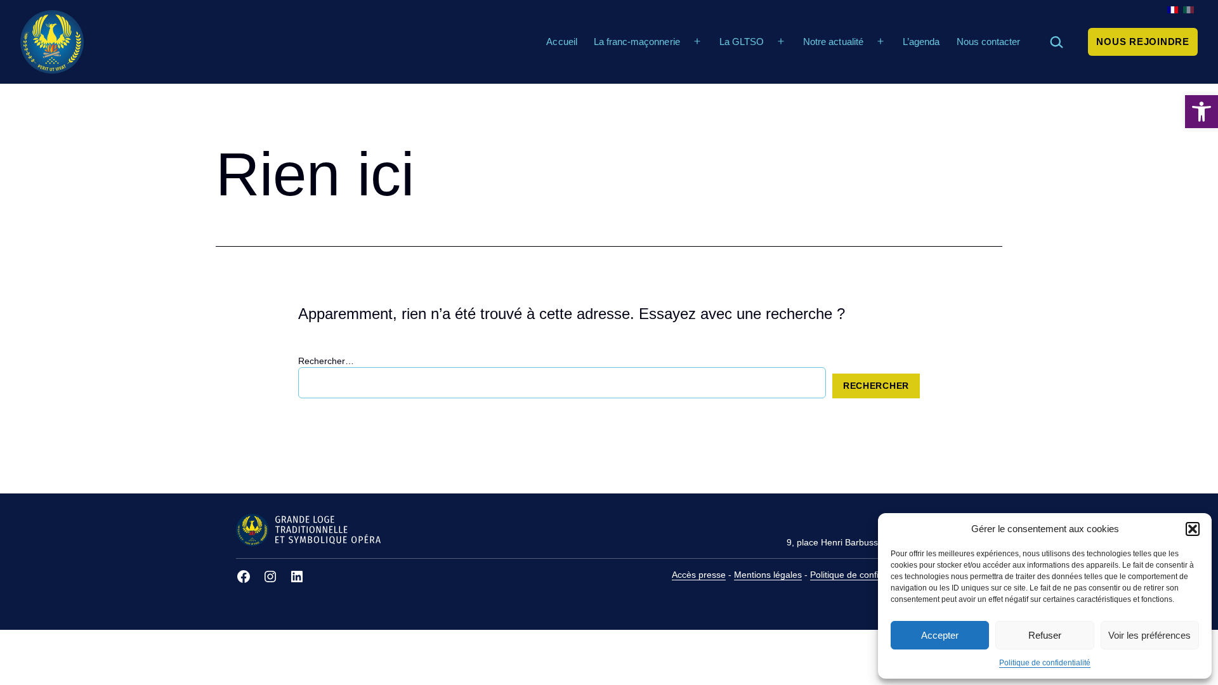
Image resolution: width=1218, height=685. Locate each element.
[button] (1192, 529)
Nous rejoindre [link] (1142, 41)
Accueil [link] (561, 41)
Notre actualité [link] (833, 41)
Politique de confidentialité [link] (1044, 662)
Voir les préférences (1149, 635)
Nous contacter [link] (988, 41)
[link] (1201, 111)
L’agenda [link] (921, 41)
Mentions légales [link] (768, 575)
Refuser (1044, 635)
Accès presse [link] (699, 575)
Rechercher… (326, 361)
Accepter (940, 635)
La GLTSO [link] (741, 41)
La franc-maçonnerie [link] (637, 41)
